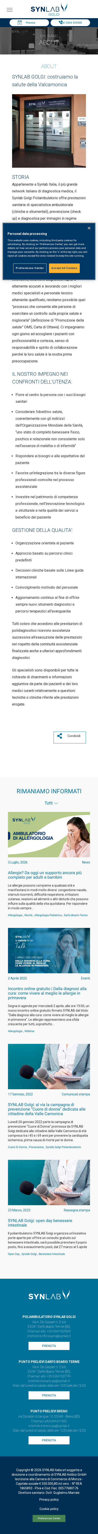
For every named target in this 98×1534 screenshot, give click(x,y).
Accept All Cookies (64, 268)
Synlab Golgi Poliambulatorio (63, 1147)
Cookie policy (48, 1509)
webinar (30, 1031)
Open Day (14, 1254)
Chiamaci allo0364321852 (49, 1421)
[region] (49, 251)
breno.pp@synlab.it (56, 1426)
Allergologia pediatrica (48, 915)
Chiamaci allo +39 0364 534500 (49, 1331)
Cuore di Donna (17, 1147)
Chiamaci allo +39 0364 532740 (49, 1376)
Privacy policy (49, 1500)
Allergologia (15, 915)
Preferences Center (49, 1518)
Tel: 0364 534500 (71, 22)
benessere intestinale (52, 1254)
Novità (29, 915)
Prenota (30, 22)
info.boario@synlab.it (56, 1336)
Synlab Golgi (29, 1254)
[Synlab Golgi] (49, 14)
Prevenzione (36, 1147)
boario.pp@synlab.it (56, 1381)
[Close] (89, 228)
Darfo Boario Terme (76, 915)
